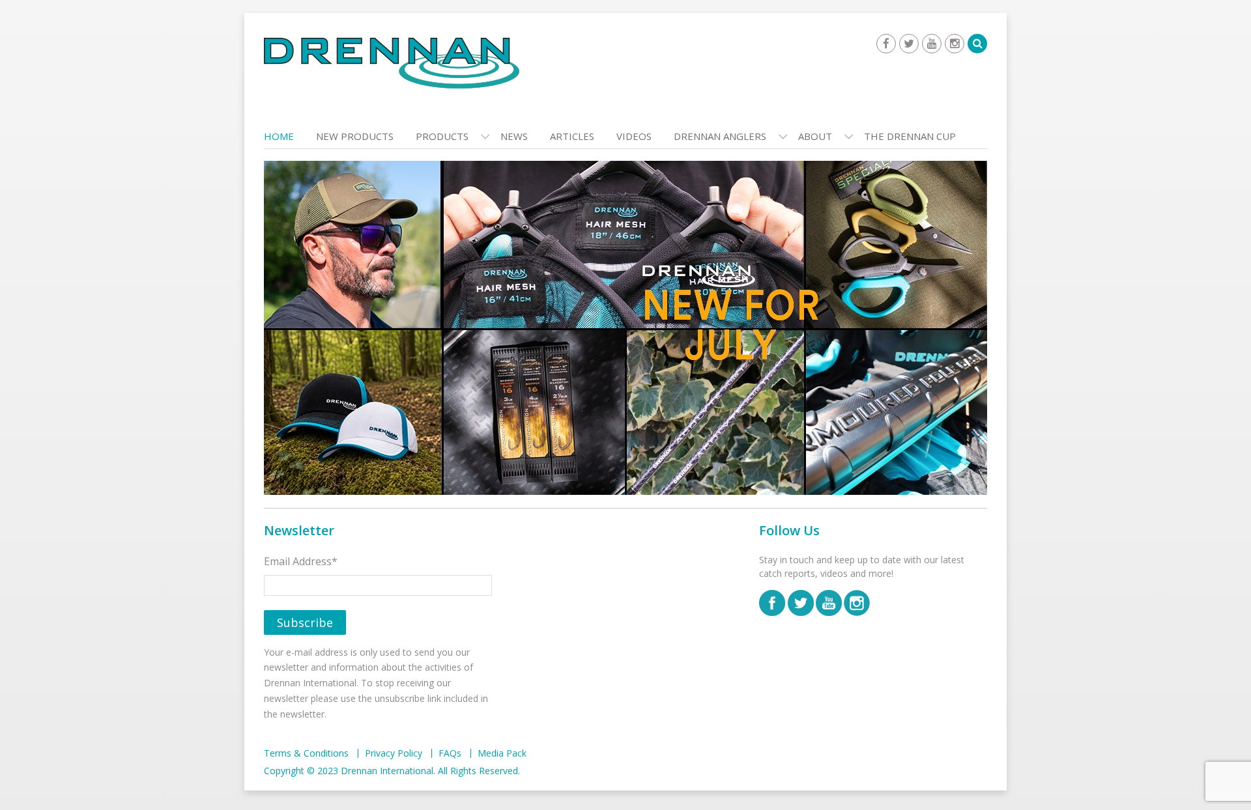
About (815, 136)
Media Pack (502, 753)
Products (442, 136)
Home (279, 136)
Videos (634, 136)
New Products (355, 136)
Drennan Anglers (720, 136)
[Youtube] (932, 43)
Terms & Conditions (306, 753)
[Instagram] (954, 43)
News (514, 136)
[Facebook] (886, 43)
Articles (572, 136)
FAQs (450, 753)
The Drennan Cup (910, 136)
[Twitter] (909, 43)
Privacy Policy (393, 753)
